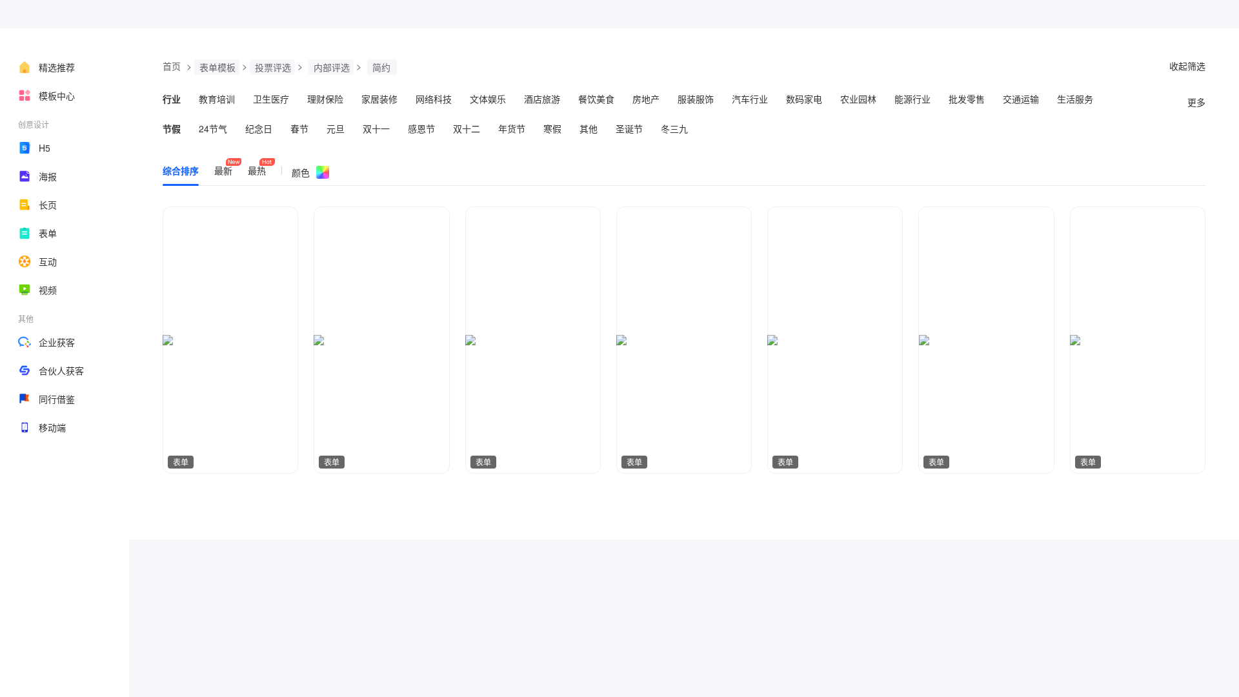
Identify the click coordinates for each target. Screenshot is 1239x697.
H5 (44, 147)
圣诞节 (629, 128)
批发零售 (967, 98)
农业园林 (858, 98)
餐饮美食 (596, 98)
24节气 (213, 128)
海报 (48, 176)
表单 (48, 233)
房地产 (646, 98)
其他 (588, 128)
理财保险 (325, 98)
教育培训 (217, 98)
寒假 (552, 128)
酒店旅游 (542, 98)
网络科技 (434, 98)
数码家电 (804, 98)
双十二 (466, 128)
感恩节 (421, 128)
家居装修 (379, 98)
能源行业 (912, 98)
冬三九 (674, 128)
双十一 (376, 128)
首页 (172, 65)
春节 (299, 128)
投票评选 (273, 67)
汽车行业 (750, 98)
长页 (48, 204)
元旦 (336, 128)
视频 (48, 289)
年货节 (511, 128)
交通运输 (1021, 98)
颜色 (301, 172)
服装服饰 (696, 98)
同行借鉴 (57, 398)
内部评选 (332, 67)
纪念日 (258, 128)
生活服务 (1075, 98)
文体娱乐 (488, 98)
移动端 (52, 427)
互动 (48, 261)
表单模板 (217, 67)
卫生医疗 (271, 98)
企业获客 (57, 342)
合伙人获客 (61, 370)
